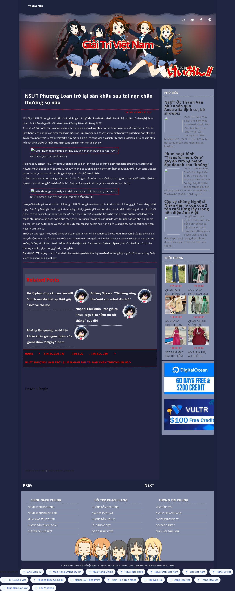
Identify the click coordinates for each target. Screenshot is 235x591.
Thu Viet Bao (44, 587)
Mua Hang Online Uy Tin (65, 571)
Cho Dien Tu (32, 571)
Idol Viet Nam (195, 571)
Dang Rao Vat (180, 579)
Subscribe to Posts (35, 470)
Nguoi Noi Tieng (132, 571)
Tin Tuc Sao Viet (14, 579)
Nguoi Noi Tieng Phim (85, 579)
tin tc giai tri (54, 353)
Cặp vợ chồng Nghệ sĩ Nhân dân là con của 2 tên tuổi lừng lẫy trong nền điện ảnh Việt (186, 207)
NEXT (149, 485)
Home (29, 353)
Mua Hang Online (101, 571)
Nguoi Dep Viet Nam (164, 571)
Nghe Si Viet (222, 571)
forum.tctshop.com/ (122, 565)
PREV (27, 485)
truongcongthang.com (161, 565)
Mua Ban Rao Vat (15, 587)
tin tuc (77, 353)
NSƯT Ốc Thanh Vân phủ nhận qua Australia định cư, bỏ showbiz (184, 108)
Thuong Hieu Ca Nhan (49, 579)
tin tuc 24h (99, 353)
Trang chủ (35, 6)
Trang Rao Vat (208, 579)
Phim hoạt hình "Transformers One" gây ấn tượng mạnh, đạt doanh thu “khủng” (186, 159)
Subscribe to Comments (61, 470)
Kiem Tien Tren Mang (122, 579)
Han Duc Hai (153, 579)
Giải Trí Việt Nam (117, 44)
